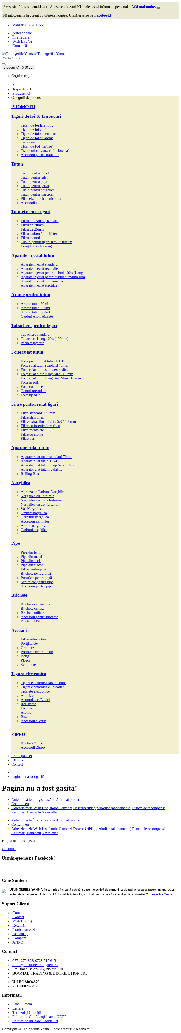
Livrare (17, 1008)
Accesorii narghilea (35, 521)
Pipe (15, 543)
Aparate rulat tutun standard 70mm (46, 457)
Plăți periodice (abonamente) (110, 808)
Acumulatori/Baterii (35, 700)
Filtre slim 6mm (32, 417)
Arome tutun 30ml (34, 304)
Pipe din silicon (32, 565)
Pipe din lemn (31, 552)
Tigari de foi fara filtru (37, 125)
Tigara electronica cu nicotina (42, 687)
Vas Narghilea (31, 509)
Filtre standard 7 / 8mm (38, 413)
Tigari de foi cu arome (37, 138)
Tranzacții (33, 812)
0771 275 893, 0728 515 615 (34, 961)
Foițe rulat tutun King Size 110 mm (47, 374)
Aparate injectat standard (39, 264)
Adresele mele (22, 808)
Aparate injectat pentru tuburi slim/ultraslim (53, 277)
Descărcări (81, 808)
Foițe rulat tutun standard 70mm (44, 365)
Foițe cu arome (32, 387)
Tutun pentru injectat (36, 173)
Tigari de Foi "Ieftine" (37, 146)
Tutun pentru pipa (34, 182)
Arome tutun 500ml (35, 312)
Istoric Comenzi (60, 808)
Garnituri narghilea (35, 517)
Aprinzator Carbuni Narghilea (43, 492)
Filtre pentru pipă (33, 569)
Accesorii (20, 630)
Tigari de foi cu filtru (36, 129)
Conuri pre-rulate (33, 391)
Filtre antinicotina (34, 639)
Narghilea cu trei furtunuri (40, 504)
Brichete (19, 595)
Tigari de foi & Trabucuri (36, 116)
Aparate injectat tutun (32, 255)
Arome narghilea (33, 526)
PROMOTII (23, 106)
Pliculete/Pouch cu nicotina (41, 198)
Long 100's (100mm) (36, 246)
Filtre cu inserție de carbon (40, 426)
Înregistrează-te (44, 800)
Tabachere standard (35, 334)
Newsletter (50, 812)
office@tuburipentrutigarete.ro (35, 965)
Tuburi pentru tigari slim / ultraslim (46, 242)
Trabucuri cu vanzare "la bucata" (45, 151)
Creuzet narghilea (34, 513)
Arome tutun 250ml (35, 308)
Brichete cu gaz (32, 608)
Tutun (17, 164)
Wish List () (22, 921)
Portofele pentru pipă (36, 578)
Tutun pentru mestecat (37, 194)
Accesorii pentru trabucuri (40, 155)
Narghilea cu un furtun (37, 496)
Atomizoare (29, 696)
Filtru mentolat (31, 238)
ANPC (17, 942)
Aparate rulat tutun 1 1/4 (39, 461)
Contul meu (20, 804)
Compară (19, 938)
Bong (25, 656)
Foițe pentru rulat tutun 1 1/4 (42, 361)
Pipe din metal (31, 557)
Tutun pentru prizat (35, 186)
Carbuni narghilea (34, 530)
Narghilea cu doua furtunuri (41, 500)
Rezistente (28, 704)
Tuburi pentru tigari (30, 211)
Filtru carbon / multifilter (39, 233)
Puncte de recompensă (148, 808)
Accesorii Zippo (33, 747)
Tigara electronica (28, 673)
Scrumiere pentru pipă (37, 582)
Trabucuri (28, 142)
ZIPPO (18, 734)
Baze (24, 717)
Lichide (26, 708)
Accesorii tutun (32, 203)
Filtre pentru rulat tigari (34, 404)
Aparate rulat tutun (30, 447)
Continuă (9, 849)
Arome (26, 712)
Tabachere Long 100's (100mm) (44, 339)
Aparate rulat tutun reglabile (41, 469)
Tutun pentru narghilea (37, 190)
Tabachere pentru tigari (34, 325)
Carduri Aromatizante (37, 316)
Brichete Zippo (32, 743)
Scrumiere (28, 665)
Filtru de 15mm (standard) (40, 221)
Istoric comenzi (23, 930)
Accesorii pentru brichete (39, 617)
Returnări (18, 812)
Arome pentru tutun (30, 294)
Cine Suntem (22, 1004)
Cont (16, 913)
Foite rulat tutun (27, 352)
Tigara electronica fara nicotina (43, 683)
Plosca (25, 660)
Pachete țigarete (32, 343)
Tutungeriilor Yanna (159, 894)
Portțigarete (29, 643)
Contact (18, 917)
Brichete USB (31, 621)
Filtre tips (28, 438)
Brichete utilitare (33, 613)
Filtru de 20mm (32, 225)
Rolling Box (30, 474)
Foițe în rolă (30, 382)
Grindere (27, 648)
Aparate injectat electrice (39, 285)
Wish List (40, 808)
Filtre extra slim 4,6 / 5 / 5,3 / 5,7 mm (48, 422)
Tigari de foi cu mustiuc (38, 134)
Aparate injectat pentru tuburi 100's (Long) (52, 273)
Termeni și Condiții (26, 1012)
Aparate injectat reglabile (39, 268)
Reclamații (20, 934)
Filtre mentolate (32, 430)
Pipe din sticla (31, 561)
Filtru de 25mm (32, 229)
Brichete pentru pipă (36, 573)
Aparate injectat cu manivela (42, 281)
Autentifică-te (21, 800)
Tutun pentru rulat (34, 177)
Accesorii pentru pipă (37, 586)
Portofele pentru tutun (37, 652)
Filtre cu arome (32, 434)
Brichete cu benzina (35, 604)
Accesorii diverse (33, 721)
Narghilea (20, 482)
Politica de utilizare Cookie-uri (35, 1021)
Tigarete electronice (35, 691)
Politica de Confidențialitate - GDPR (39, 1017)
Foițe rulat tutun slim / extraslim (44, 370)
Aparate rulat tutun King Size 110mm (48, 465)
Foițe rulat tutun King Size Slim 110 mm (51, 378)
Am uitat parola (67, 800)
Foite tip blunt (31, 395)
